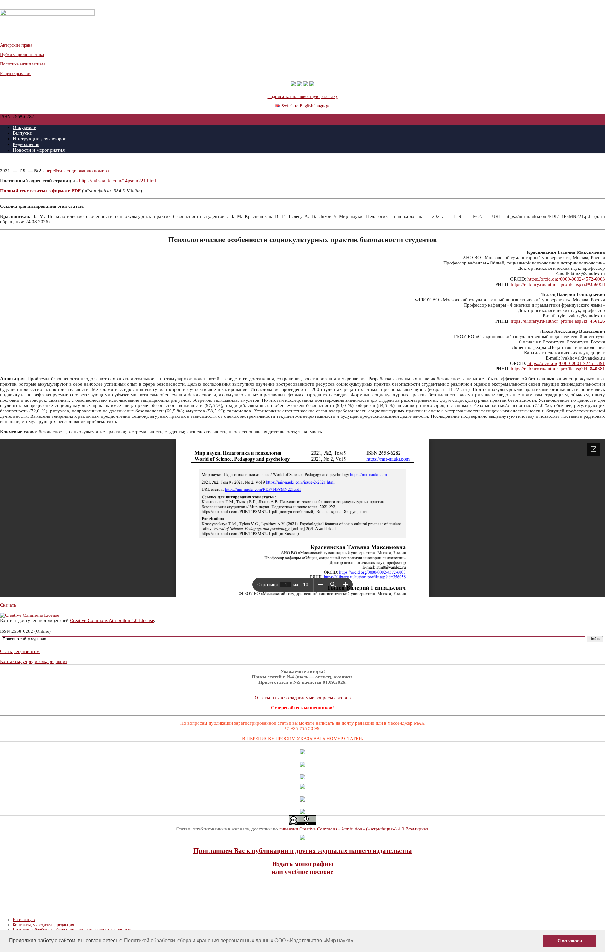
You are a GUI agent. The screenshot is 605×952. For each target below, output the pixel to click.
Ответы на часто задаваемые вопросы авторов (303, 697)
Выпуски (22, 133)
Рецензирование (15, 73)
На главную (24, 919)
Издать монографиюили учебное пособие (302, 868)
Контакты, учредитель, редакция (33, 661)
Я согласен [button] (569, 940)
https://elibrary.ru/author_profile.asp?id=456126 (558, 321)
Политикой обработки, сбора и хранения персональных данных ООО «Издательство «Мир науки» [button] (238, 940)
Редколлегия (26, 144)
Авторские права (16, 45)
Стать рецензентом (20, 651)
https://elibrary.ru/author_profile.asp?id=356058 (558, 284)
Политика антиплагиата (22, 64)
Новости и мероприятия (39, 150)
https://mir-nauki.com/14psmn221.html (117, 180)
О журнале (24, 127)
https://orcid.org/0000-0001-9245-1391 (566, 363)
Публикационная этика (22, 54)
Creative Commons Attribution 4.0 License (112, 620)
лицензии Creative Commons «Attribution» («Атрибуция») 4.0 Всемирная (353, 828)
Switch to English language (305, 106)
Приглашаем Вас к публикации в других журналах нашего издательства (302, 850)
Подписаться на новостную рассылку (303, 96)
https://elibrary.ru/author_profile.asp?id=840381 (558, 368)
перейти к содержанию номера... (79, 170)
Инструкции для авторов (39, 138)
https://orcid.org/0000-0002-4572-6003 (566, 278)
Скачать (8, 605)
